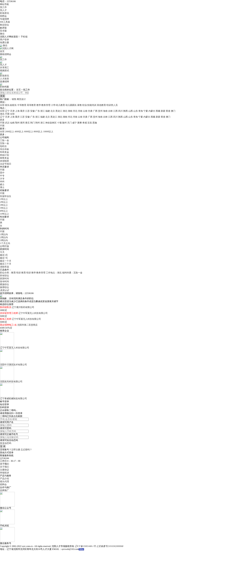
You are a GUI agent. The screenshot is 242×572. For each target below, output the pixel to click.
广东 (37, 111)
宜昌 (89, 123)
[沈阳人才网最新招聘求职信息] (6, 48)
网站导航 (4, 4)
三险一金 (4, 140)
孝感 (84, 123)
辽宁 (7, 111)
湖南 (70, 111)
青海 (140, 111)
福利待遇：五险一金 (72, 272)
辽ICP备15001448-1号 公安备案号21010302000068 (99, 546)
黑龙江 (58, 111)
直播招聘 (4, 81)
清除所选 (4, 267)
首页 (2, 51)
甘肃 (90, 111)
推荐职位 (4, 287)
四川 (120, 111)
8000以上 (38, 131)
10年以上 (4, 214)
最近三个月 (5, 264)
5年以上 (4, 208)
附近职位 (4, 25)
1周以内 (4, 234)
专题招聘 (4, 19)
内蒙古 (151, 111)
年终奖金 (4, 152)
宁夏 (145, 111)
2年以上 (4, 202)
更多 (2, 120)
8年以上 (4, 211)
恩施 (94, 123)
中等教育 (21, 105)
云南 (85, 111)
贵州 (100, 111)
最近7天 (4, 258)
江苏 (27, 111)
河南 (80, 111)
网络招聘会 (5, 54)
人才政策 (4, 78)
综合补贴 (4, 149)
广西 (95, 111)
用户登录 (4, 39)
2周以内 (4, 237)
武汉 (7, 123)
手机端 (24, 36)
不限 (2, 123)
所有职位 (4, 275)
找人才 (3, 10)
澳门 (173, 111)
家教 (79, 105)
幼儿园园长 (71, 105)
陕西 (125, 111)
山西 (130, 111)
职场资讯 (4, 13)
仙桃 (12, 123)
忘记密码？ (26, 449)
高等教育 (31, 105)
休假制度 (4, 161)
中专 (2, 175)
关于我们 (4, 467)
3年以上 (4, 205)
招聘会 (3, 16)
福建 (47, 111)
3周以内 (4, 240)
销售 (14, 99)
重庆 (22, 111)
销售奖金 (4, 158)
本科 (2, 181)
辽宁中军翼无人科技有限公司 (33, 313)
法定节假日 (5, 164)
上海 (17, 111)
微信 (2, 33)
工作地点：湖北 (54, 272)
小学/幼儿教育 (58, 105)
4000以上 (19, 131)
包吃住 (3, 146)
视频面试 (4, 70)
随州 (64, 123)
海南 (105, 111)
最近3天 (4, 255)
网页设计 (21, 99)
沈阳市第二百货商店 (27, 325)
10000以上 (48, 131)
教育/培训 (26, 272)
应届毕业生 (5, 196)
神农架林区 (51, 123)
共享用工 (4, 67)
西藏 (158, 111)
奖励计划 (4, 155)
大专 (2, 178)
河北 (75, 111)
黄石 (27, 123)
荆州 (37, 123)
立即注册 (15, 449)
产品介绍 (4, 478)
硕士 (2, 184)
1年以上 (4, 199)
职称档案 (4, 87)
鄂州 (17, 123)
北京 (52, 111)
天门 (69, 123)
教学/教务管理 (43, 105)
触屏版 (3, 28)
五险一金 (4, 143)
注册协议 (4, 470)
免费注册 (4, 42)
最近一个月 (5, 261)
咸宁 (74, 123)
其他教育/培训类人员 (107, 105)
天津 (12, 111)
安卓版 (3, 31)
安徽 (32, 111)
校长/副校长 (11, 105)
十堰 (59, 123)
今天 (2, 252)
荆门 (32, 123)
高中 (2, 172)
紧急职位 (4, 284)
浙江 (42, 111)
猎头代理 (4, 481)
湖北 (65, 111)
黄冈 (22, 123)
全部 (2, 105)
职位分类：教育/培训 (10, 272)
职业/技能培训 (89, 105)
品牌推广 (4, 490)
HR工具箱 (5, 22)
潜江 (42, 123)
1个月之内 (5, 243)
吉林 (110, 111)
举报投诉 (4, 472)
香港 (168, 111)
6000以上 (28, 131)
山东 (135, 111)
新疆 (163, 111)
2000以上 (9, 131)
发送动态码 (5, 443)
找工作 (3, 7)
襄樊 (79, 123)
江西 (115, 111)
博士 (2, 187)
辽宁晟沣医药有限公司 (23, 307)
